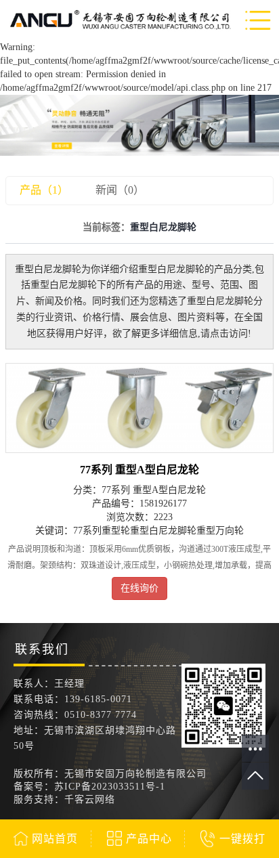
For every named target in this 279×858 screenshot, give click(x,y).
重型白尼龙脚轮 (163, 530)
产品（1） (44, 190)
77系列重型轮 (101, 530)
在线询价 (139, 588)
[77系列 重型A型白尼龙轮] (139, 408)
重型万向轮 (220, 530)
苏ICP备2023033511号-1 (109, 786)
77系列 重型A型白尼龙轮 (139, 469)
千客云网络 (89, 799)
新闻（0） (119, 190)
